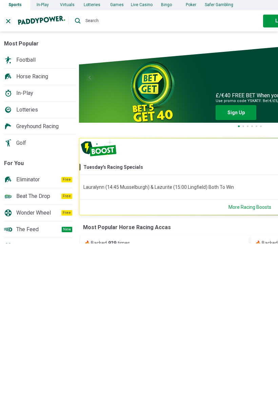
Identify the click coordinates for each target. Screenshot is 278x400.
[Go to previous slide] (90, 78)
